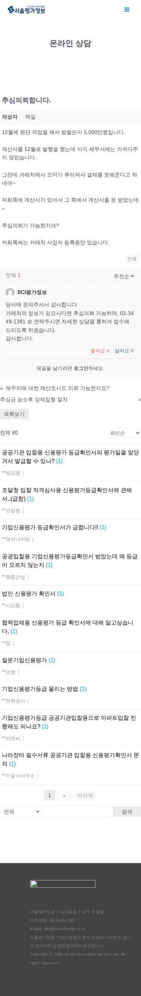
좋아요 (100, 350)
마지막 (85, 795)
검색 (127, 812)
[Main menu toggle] (127, 9)
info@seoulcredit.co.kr (64, 928)
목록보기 (14, 414)
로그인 (81, 368)
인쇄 (132, 259)
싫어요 (124, 350)
